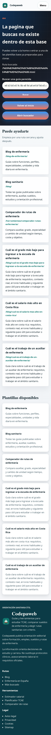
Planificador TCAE (14, 700)
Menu (43, 5)
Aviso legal (10, 716)
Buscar (26, 95)
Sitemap (9, 727)
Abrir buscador (25, 115)
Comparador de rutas (16, 704)
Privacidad (10, 720)
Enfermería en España (16, 680)
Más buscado (12, 684)
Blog (7, 677)
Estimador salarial (14, 696)
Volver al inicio (25, 105)
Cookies (9, 723)
